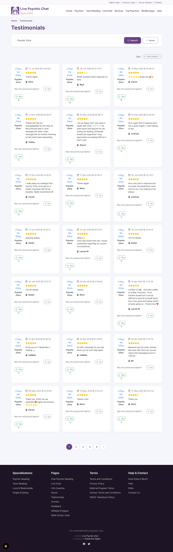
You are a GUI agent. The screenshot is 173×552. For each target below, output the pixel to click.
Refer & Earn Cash (60, 515)
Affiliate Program (60, 510)
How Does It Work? (138, 479)
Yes (20, 96)
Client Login (114, 2)
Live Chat (56, 483)
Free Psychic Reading (62, 479)
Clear (138, 56)
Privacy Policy (97, 483)
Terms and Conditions (101, 479)
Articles (55, 501)
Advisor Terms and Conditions (105, 492)
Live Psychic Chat (90, 536)
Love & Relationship (23, 488)
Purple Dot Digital (92, 539)
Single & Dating (20, 492)
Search (134, 40)
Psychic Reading (21, 479)
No (48, 89)
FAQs (130, 488)
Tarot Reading (20, 483)
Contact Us (134, 492)
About (54, 492)
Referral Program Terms (102, 488)
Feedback (56, 506)
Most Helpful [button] (152, 56)
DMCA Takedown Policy (102, 497)
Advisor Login (128, 2)
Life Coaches (58, 488)
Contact (158, 2)
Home (14, 20)
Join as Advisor (145, 2)
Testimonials (57, 497)
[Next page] (104, 447)
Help (130, 483)
